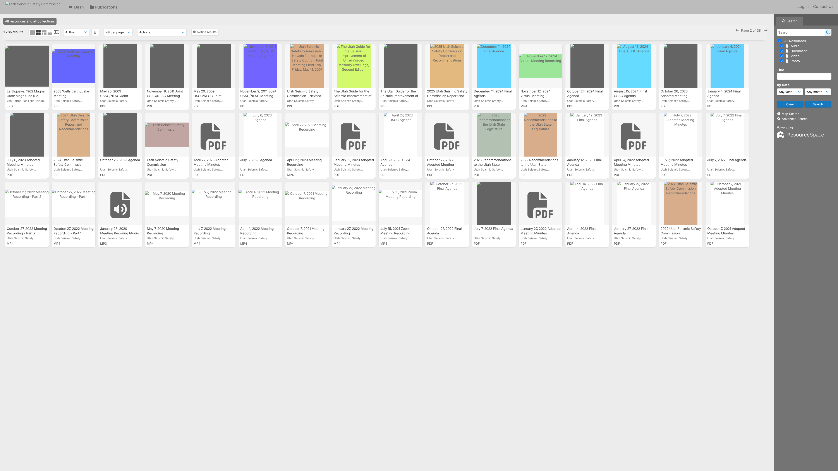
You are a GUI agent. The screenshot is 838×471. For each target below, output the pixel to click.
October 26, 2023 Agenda (120, 160)
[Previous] (737, 30)
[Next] (765, 30)
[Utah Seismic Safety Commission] (167, 135)
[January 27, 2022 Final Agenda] (634, 203)
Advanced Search (794, 119)
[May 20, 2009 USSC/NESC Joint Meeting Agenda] (120, 66)
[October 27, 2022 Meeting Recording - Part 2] (27, 203)
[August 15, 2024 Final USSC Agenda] (634, 66)
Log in (803, 6)
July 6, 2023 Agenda (256, 160)
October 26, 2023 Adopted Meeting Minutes (674, 95)
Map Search (790, 114)
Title (780, 70)
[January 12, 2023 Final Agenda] (587, 135)
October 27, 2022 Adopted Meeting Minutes (440, 164)
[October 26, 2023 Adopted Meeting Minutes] (680, 66)
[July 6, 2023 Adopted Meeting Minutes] (27, 135)
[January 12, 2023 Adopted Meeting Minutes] (354, 135)
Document (798, 51)
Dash (78, 7)
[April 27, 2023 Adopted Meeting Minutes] (213, 135)
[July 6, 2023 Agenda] (260, 135)
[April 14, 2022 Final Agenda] (587, 203)
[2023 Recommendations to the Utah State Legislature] (494, 135)
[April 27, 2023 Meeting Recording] (307, 135)
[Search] (828, 32)
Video (794, 56)
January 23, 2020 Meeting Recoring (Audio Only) (119, 233)
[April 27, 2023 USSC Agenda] (400, 135)
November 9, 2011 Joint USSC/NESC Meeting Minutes (165, 95)
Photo (794, 61)
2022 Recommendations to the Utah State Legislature (539, 164)
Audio (794, 46)
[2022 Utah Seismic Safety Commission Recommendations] (680, 203)
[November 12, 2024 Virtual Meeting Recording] (540, 66)
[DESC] (95, 32)
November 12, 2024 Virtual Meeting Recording (535, 95)
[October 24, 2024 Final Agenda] (587, 66)
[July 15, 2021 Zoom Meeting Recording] (400, 203)
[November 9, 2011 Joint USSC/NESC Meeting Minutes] (167, 66)
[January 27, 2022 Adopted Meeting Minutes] (540, 203)
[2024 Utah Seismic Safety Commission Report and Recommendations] (73, 135)
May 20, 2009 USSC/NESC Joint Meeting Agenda (114, 95)
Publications (106, 7)
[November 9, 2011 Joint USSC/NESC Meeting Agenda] (260, 66)
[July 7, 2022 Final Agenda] (727, 135)
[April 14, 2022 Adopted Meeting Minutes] (634, 135)
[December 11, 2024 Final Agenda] (494, 66)
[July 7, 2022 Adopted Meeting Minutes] (680, 135)
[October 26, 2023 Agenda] (120, 135)
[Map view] (56, 33)
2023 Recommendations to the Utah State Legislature (493, 164)
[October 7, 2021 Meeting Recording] (307, 203)
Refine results (206, 32)
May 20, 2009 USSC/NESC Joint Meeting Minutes (208, 95)
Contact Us (823, 6)
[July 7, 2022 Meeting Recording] (213, 203)
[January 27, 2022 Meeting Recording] (354, 203)
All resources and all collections (30, 21)
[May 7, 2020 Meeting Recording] (167, 203)
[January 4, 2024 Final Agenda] (727, 66)
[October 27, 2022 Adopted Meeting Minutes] (447, 135)
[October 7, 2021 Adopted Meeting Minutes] (727, 203)
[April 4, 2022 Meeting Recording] (260, 203)
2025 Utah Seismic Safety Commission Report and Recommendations (447, 95)
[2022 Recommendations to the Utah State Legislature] (540, 135)
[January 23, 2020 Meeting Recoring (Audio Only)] (120, 203)
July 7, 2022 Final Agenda (727, 160)
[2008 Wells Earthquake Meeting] (73, 66)
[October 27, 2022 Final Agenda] (447, 203)
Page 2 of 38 (751, 30)
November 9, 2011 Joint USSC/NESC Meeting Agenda (258, 95)
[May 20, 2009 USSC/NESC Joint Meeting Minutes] (213, 66)
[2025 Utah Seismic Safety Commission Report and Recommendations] (447, 66)
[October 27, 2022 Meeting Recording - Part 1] (73, 203)
